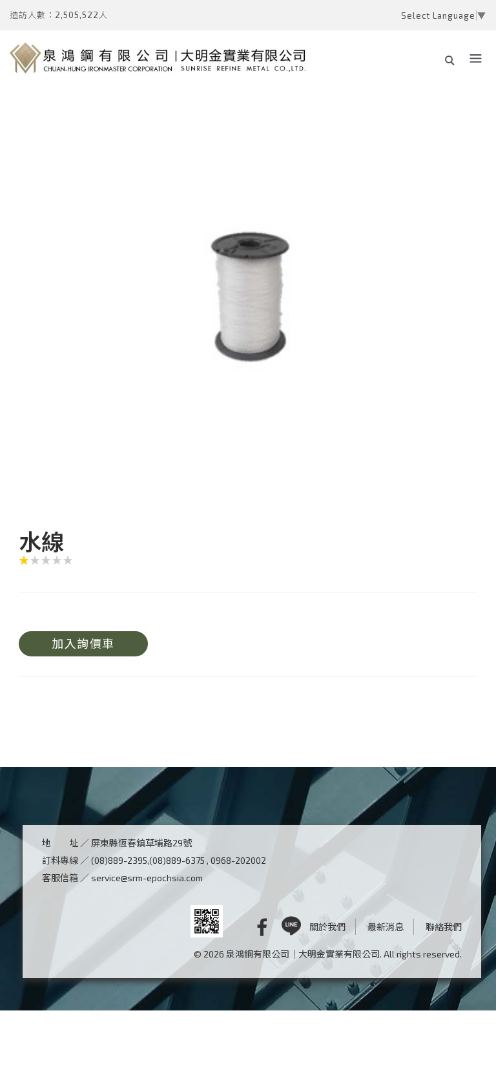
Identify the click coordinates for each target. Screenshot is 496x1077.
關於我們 (327, 926)
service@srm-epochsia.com (147, 877)
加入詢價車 (83, 643)
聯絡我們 (444, 926)
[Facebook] (252, 926)
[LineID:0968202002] (291, 926)
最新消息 (385, 926)
